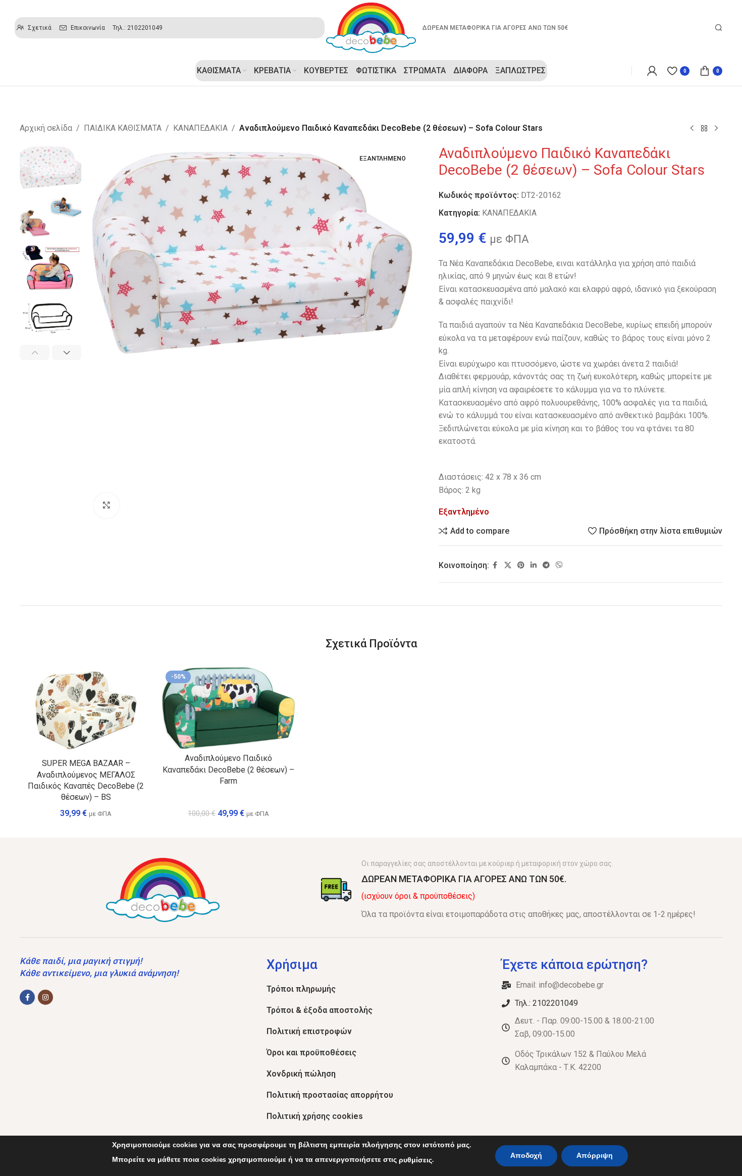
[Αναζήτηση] (718, 28)
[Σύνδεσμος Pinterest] (520, 565)
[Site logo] (371, 27)
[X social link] (507, 565)
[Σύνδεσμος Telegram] (546, 565)
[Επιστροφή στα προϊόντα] (704, 129)
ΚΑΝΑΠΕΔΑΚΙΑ (200, 128)
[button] (34, 352)
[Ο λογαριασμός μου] (652, 71)
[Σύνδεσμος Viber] (559, 565)
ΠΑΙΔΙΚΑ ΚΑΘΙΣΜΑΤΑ (123, 128)
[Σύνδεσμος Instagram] (45, 997)
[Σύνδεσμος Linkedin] (533, 565)
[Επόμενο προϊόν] (716, 129)
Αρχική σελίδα (46, 128)
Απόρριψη (594, 1155)
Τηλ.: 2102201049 (546, 1003)
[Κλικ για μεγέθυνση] (106, 505)
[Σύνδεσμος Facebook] (495, 565)
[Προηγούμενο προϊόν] (692, 129)
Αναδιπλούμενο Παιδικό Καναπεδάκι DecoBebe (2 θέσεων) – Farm (228, 769)
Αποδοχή (526, 1155)
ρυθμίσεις (415, 1160)
